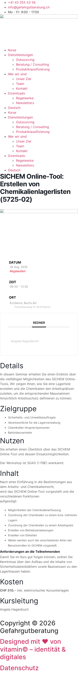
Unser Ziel (23, 79)
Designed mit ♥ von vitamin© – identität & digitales (33, 649)
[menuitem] (43, 107)
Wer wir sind (17, 74)
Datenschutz (19, 668)
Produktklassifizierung (33, 69)
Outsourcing (25, 60)
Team (20, 84)
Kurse (12, 50)
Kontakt (22, 88)
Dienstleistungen (20, 55)
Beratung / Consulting (32, 64)
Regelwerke (25, 98)
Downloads (16, 93)
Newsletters (25, 103)
